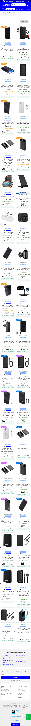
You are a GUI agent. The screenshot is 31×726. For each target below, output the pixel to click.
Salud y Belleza (20, 658)
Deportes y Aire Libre (8, 658)
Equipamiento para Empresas (7, 661)
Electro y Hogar (20, 655)
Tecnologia (5, 655)
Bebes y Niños (20, 661)
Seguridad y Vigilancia (8, 664)
